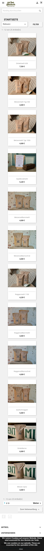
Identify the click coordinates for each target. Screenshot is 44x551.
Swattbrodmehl (22, 179)
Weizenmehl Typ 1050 (22, 140)
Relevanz (14, 24)
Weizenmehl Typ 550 (22, 102)
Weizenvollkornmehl (22, 217)
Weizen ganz (22, 487)
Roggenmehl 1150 (22, 294)
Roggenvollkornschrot (22, 371)
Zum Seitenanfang (30, 509)
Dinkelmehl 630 (22, 63)
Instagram (10, 516)
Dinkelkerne (22, 448)
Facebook (4, 516)
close (21, 549)
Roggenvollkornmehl (22, 333)
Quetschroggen (22, 410)
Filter (36, 24)
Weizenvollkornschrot (22, 256)
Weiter (37, 503)
